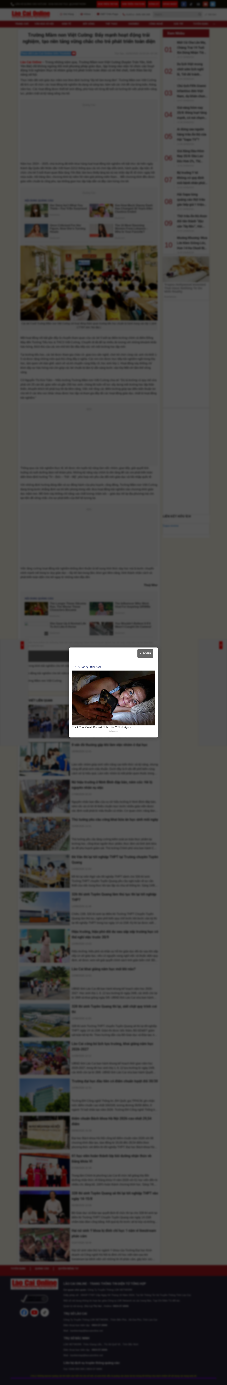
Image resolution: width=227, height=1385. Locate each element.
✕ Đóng (145, 653)
